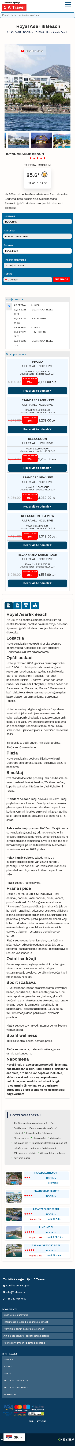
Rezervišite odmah (36, 390)
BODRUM (44, 165)
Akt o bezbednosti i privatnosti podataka (26, 1335)
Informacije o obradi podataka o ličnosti (25, 1321)
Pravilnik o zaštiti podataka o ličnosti (23, 1328)
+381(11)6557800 (48, 3)
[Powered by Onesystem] (66, 1439)
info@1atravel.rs (48, 8)
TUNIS (7, 1373)
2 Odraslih (13, 280)
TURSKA (30, 165)
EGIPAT (7, 1366)
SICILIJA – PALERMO (15, 1387)
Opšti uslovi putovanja (15, 1314)
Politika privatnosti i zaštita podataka (24, 1342)
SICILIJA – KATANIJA (15, 1380)
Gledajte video (33, 50)
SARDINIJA (9, 1394)
